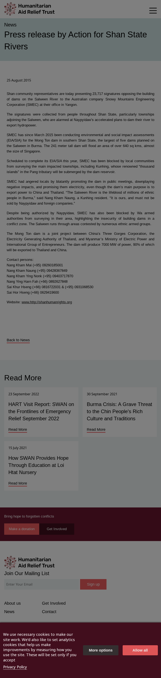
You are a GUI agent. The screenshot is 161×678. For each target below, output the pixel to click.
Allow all (140, 650)
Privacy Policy (15, 667)
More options (101, 650)
